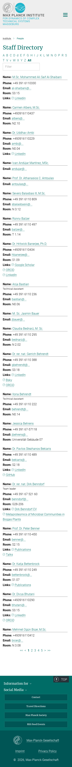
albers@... (18, 118)
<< (21, 650)
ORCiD (10, 385)
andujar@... (19, 169)
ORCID (10, 270)
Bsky (9, 380)
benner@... (19, 539)
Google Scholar (25, 265)
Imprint (20, 751)
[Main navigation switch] (65, 15)
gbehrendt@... (21, 365)
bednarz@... (19, 339)
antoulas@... (20, 184)
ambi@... (17, 143)
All (29, 60)
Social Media (14, 690)
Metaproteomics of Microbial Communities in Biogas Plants (34, 517)
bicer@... (17, 640)
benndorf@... (20, 499)
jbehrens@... (20, 434)
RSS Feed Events (36, 724)
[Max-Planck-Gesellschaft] (20, 740)
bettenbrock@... (22, 575)
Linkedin (20, 98)
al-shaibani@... (21, 88)
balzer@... (18, 229)
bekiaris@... (19, 460)
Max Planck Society (36, 715)
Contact (36, 697)
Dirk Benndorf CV (26, 509)
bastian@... (19, 299)
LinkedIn (20, 154)
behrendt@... (20, 409)
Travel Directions (36, 706)
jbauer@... (18, 319)
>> (48, 650)
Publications (23, 549)
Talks (9, 554)
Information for (16, 683)
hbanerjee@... (21, 254)
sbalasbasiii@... (22, 204)
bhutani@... (19, 605)
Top (64, 679)
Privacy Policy (47, 751)
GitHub (10, 475)
